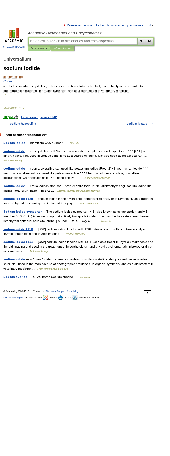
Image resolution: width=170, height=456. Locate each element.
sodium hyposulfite (23, 123)
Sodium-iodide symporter (22, 211)
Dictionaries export (13, 297)
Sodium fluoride (15, 277)
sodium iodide (14, 151)
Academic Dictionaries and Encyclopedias (65, 33)
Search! (145, 41)
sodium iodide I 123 (18, 229)
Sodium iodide (14, 143)
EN (149, 25)
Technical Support (55, 291)
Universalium (39, 48)
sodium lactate (137, 123)
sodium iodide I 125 (18, 198)
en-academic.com (14, 46)
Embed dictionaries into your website (119, 25)
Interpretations (62, 48)
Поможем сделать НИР (39, 117)
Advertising (72, 291)
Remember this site (79, 25)
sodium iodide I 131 (18, 242)
